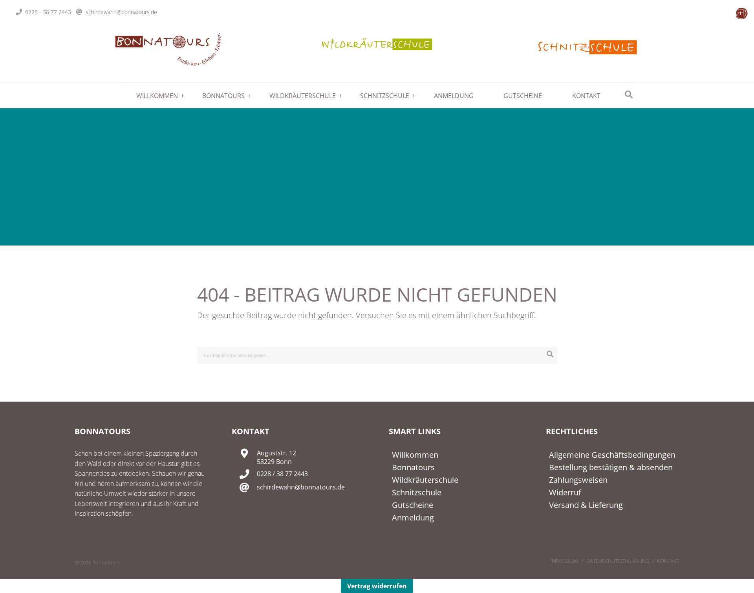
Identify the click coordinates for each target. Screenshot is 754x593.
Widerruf (565, 492)
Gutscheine (522, 95)
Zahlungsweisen (578, 480)
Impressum (564, 560)
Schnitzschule (384, 95)
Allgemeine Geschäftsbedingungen (612, 454)
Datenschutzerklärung (617, 560)
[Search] (550, 354)
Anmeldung (454, 95)
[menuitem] (154, 95)
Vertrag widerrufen (377, 586)
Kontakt (586, 95)
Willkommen (157, 95)
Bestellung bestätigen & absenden (611, 467)
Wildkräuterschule (302, 95)
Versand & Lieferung (586, 505)
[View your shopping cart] (742, 13)
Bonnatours (223, 95)
